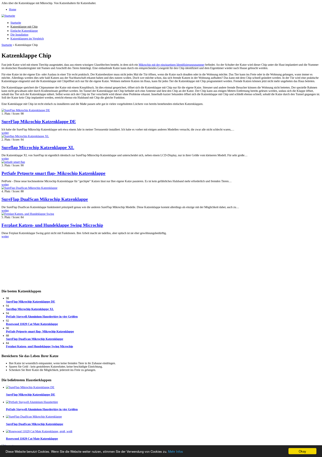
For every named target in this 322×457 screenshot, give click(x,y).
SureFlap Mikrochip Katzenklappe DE (38, 121)
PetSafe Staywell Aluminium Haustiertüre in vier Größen (42, 316)
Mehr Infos (175, 451)
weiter (5, 132)
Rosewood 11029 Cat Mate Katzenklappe (32, 324)
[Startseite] (8, 15)
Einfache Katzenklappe (24, 30)
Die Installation (19, 34)
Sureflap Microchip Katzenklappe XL (37, 147)
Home (12, 9)
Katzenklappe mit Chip (24, 26)
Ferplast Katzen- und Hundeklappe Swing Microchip (52, 225)
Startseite (15, 22)
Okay (302, 451)
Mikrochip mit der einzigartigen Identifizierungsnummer (171, 64)
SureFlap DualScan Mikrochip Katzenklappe (44, 199)
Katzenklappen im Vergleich (27, 38)
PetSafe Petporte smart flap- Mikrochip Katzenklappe (53, 173)
